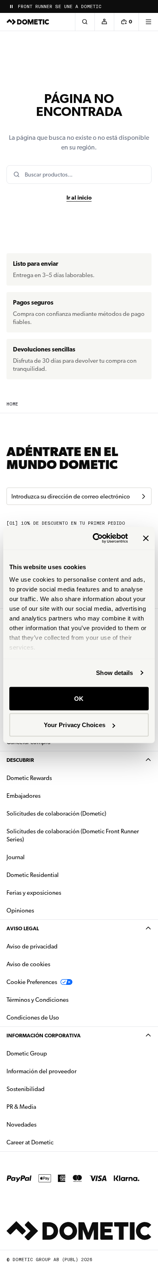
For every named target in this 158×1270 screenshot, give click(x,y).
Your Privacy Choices (74, 724)
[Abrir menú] (148, 22)
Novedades (47, 1124)
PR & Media (46, 1106)
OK (78, 698)
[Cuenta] (104, 22)
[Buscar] (84, 22)
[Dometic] (27, 22)
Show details (114, 672)
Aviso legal (22, 928)
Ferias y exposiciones (33, 892)
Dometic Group (52, 1053)
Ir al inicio (79, 197)
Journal (15, 857)
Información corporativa (43, 1035)
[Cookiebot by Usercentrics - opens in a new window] (96, 538)
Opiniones (20, 910)
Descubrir (20, 760)
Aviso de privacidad (32, 946)
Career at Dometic (55, 1142)
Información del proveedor (41, 1071)
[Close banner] (146, 538)
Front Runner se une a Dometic (59, 6)
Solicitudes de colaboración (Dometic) (56, 813)
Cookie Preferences (31, 982)
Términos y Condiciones (37, 999)
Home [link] (12, 404)
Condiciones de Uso (32, 1017)
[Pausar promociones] (11, 6)
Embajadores (23, 795)
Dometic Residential (58, 875)
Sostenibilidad (25, 1089)
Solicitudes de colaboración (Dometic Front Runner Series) (72, 835)
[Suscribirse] (143, 496)
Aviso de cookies (28, 964)
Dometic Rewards (29, 778)
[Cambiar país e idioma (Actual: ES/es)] (148, 6)
